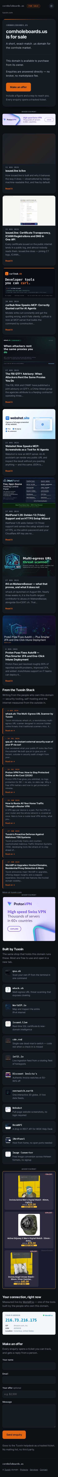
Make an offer (18, 87)
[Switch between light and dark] (51, 5)
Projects (24, 1469)
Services (34, 1469)
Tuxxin (7, 1469)
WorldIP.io (28, 1301)
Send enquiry (14, 1434)
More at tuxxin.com (12, 892)
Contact (43, 1469)
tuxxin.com (7, 12)
